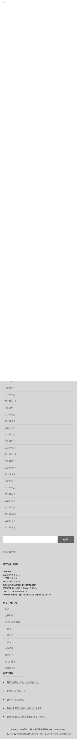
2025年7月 (10, 421)
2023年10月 (11, 513)
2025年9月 (10, 407)
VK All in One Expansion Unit (59, 733)
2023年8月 (10, 527)
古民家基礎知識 (12, 621)
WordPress (21, 733)
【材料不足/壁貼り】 (16, 690)
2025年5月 (10, 434)
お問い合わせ (9, 551)
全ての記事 (10, 661)
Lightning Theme (37, 733)
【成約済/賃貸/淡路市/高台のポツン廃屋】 (26, 716)
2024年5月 (10, 487)
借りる (10, 634)
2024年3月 (10, 500)
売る (9, 641)
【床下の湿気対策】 (15, 699)
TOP (7, 608)
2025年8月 (10, 414)
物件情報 (9, 648)
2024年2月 (10, 507)
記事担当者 (10, 667)
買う (9, 628)
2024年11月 (11, 460)
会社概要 (9, 615)
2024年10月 (11, 467)
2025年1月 (10, 447)
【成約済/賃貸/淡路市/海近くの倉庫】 (24, 707)
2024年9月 (10, 474)
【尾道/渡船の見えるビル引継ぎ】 (22, 682)
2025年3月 (10, 440)
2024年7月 (10, 480)
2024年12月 (11, 454)
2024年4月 (10, 494)
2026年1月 (10, 394)
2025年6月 (10, 427)
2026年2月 (10, 387)
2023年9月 (10, 520)
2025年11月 (11, 401)
